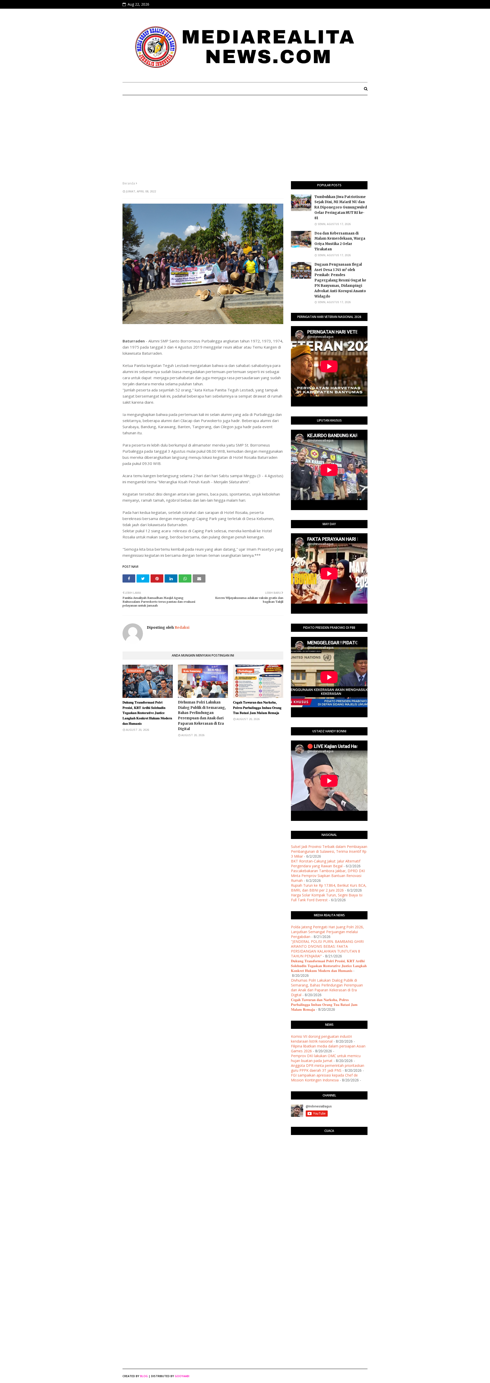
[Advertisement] (245, 143)
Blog (144, 1376)
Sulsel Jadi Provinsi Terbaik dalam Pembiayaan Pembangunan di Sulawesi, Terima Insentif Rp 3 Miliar (329, 851)
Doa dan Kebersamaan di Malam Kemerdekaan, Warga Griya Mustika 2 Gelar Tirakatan (339, 241)
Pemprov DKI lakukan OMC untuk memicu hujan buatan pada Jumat (326, 1058)
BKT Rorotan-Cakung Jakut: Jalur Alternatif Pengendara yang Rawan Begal (325, 863)
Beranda (128, 183)
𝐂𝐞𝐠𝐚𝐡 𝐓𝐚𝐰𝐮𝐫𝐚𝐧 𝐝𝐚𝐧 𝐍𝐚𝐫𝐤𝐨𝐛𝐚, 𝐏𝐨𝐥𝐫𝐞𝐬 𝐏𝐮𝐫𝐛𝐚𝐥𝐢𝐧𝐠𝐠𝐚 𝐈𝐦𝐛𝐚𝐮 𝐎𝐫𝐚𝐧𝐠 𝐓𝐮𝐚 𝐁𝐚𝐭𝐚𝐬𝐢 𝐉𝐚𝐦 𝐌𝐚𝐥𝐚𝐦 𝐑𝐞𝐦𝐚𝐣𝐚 (257, 707)
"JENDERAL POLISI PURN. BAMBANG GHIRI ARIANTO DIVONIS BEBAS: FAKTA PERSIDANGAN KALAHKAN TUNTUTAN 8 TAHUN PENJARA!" (327, 948)
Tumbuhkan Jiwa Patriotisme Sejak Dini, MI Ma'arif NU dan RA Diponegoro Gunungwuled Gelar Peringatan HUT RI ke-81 (340, 207)
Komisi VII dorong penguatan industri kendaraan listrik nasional (321, 1039)
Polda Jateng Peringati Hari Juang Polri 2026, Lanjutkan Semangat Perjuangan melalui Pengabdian (327, 931)
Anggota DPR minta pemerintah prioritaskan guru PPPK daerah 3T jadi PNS (327, 1068)
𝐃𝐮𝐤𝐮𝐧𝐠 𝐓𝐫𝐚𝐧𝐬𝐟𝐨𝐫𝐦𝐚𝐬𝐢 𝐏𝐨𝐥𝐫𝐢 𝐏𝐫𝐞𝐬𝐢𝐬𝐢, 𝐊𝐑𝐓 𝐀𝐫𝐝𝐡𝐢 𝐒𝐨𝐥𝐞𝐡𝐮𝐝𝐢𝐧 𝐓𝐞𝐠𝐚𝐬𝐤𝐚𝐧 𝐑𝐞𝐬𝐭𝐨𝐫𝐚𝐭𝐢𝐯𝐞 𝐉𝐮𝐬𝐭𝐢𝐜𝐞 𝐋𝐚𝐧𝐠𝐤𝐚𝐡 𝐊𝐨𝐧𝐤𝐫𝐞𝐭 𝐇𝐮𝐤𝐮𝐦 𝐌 (147, 713)
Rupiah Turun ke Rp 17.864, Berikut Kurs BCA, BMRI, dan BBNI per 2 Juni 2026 (328, 888)
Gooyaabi (182, 1376)
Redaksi (181, 627)
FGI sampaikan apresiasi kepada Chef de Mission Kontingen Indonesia (324, 1077)
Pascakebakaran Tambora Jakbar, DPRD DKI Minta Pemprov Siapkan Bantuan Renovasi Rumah (328, 875)
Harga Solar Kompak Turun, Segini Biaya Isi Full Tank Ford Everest (326, 897)
